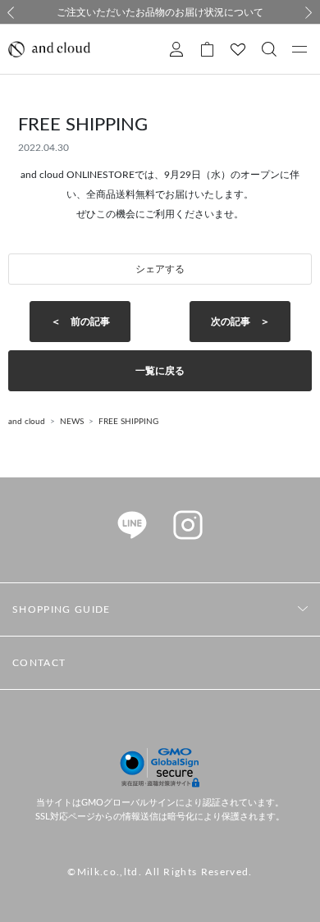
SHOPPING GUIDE (61, 609)
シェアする (160, 269)
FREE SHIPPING (128, 422)
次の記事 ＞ (240, 321)
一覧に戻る (160, 371)
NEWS (72, 422)
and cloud (26, 422)
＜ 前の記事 (80, 321)
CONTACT (39, 663)
